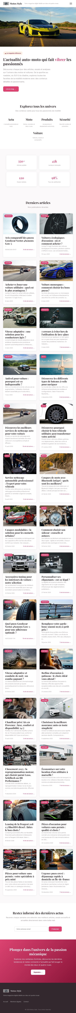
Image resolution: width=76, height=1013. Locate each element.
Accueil (5, 1001)
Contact (26, 1001)
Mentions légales (15, 1001)
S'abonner (55, 929)
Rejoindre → (38, 972)
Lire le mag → (11, 89)
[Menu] (71, 3)
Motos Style (16, 3)
